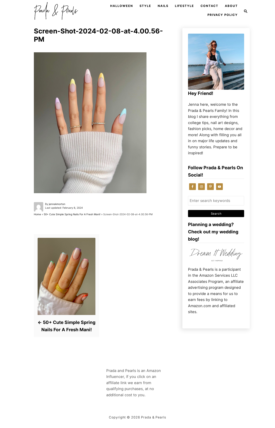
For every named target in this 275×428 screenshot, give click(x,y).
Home (37, 214)
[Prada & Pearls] (55, 11)
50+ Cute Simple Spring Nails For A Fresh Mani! (72, 214)
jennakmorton (57, 204)
